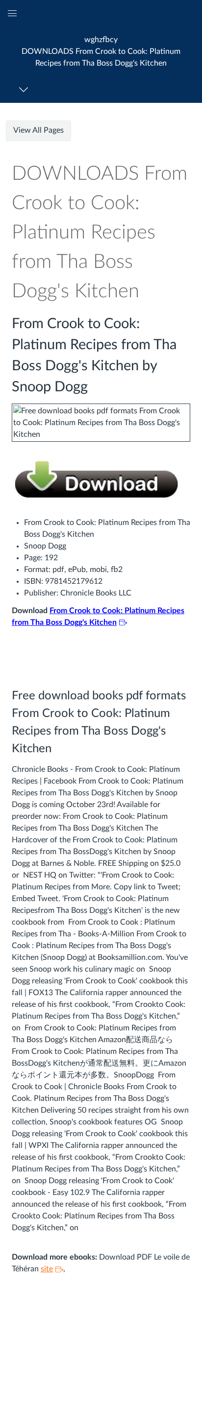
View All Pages (38, 130)
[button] (101, 51)
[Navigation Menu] (25, 89)
